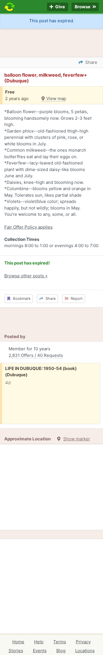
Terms (59, 641)
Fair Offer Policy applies (28, 227)
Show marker (76, 439)
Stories (16, 650)
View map (55, 98)
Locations (85, 650)
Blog (61, 650)
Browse (83, 7)
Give (60, 7)
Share (49, 298)
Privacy (83, 641)
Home (18, 641)
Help (38, 641)
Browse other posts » (25, 275)
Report (75, 298)
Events (40, 650)
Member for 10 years (36, 352)
